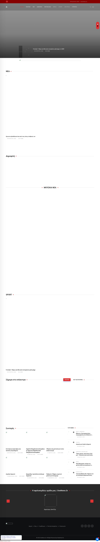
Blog (35, 526)
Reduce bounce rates (5, 541)
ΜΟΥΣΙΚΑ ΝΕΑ (47, 7)
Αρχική (30, 526)
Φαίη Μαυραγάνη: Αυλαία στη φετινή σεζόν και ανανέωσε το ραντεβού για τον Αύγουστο (84, 465)
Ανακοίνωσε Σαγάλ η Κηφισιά (83, 444)
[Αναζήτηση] (90, 7)
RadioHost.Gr (60, 537)
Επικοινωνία (62, 526)
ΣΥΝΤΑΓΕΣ (74, 7)
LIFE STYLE (67, 7)
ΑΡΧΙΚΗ (22, 7)
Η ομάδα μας (42, 526)
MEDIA (54, 7)
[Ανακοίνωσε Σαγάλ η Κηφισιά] (71, 444)
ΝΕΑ (34, 7)
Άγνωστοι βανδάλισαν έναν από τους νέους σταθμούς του (20, 136)
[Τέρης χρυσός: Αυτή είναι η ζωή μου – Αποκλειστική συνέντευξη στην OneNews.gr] (71, 454)
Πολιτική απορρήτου (52, 526)
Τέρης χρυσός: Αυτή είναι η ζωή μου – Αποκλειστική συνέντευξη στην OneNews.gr (84, 455)
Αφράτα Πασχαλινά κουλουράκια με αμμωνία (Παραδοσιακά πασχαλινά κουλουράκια (35, 450)
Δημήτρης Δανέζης (50, 509)
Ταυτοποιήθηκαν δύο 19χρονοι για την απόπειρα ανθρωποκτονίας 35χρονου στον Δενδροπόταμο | (84, 475)
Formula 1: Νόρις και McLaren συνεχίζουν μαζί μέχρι (20, 370)
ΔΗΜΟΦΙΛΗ (39, 7)
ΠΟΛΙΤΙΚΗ (28, 7)
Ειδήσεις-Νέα (79, 471)
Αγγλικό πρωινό (10, 474)
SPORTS (60, 7)
